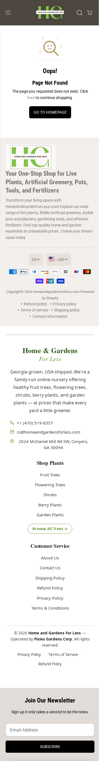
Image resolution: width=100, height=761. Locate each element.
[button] (9, 12)
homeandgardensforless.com (56, 292)
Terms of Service (63, 654)
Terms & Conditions (50, 608)
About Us (50, 557)
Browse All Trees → (50, 528)
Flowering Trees (50, 484)
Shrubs (50, 494)
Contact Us (50, 567)
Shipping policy (67, 310)
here (31, 97)
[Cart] (89, 13)
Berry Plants (50, 505)
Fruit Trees (50, 474)
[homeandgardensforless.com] (50, 12)
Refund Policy (50, 588)
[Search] (79, 13)
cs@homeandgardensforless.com (48, 432)
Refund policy (35, 304)
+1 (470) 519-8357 (35, 423)
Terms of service (34, 310)
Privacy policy (64, 304)
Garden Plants (50, 514)
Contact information (50, 316)
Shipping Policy (50, 578)
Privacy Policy (50, 598)
